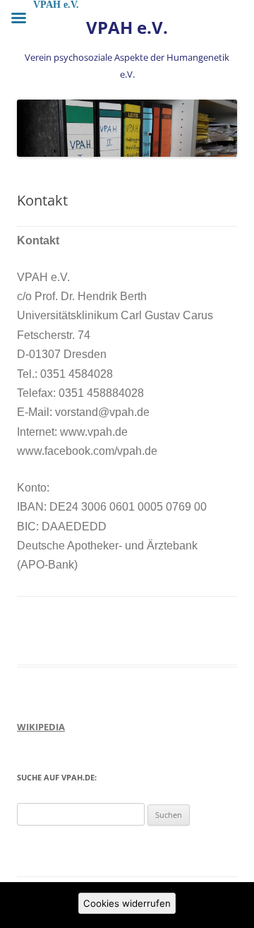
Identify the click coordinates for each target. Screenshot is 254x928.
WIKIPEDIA (41, 726)
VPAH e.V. (127, 28)
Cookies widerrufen (127, 903)
